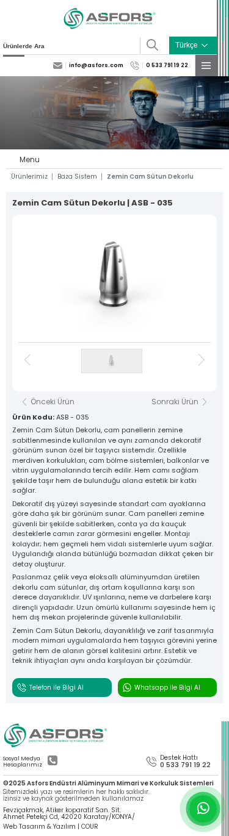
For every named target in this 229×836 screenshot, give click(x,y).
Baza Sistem (77, 176)
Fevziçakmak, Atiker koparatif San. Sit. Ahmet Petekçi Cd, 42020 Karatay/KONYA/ (69, 814)
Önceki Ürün (53, 402)
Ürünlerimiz (29, 176)
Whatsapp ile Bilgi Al (167, 687)
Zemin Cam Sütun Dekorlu (150, 176)
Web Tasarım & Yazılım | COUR (50, 827)
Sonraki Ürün (174, 402)
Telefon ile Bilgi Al (56, 687)
